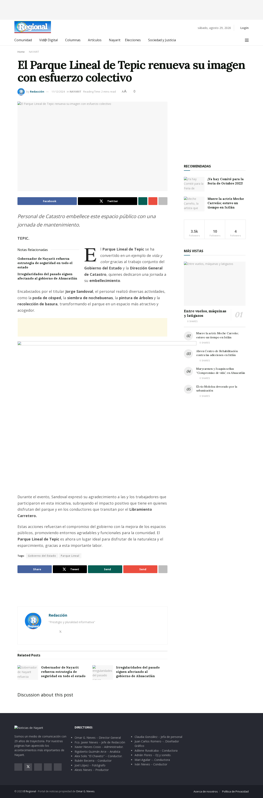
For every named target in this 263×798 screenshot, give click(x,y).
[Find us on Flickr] (58, 767)
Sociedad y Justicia (162, 40)
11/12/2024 (58, 91)
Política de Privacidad (235, 791)
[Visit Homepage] (32, 27)
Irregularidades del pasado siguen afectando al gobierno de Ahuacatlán (138, 671)
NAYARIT (34, 52)
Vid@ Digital (48, 40)
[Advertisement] (131, 9)
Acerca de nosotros (206, 791)
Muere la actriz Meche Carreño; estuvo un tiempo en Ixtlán (226, 203)
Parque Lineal (70, 556)
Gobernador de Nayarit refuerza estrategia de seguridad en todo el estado (45, 263)
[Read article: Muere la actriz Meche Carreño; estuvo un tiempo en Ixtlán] (194, 204)
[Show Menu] (247, 40)
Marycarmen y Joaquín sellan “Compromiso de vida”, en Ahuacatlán (220, 371)
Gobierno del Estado (42, 556)
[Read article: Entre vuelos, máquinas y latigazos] (215, 284)
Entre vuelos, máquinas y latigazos (205, 313)
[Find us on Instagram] (38, 767)
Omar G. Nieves (85, 791)
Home (21, 52)
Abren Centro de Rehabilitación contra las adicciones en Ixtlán (217, 353)
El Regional (29, 791)
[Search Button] (237, 40)
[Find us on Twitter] (28, 767)
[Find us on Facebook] (18, 767)
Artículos (95, 40)
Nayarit (114, 40)
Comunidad (23, 40)
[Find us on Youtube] (48, 767)
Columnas (73, 40)
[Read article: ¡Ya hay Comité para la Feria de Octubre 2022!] (194, 184)
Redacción (37, 91)
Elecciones (133, 40)
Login (244, 28)
